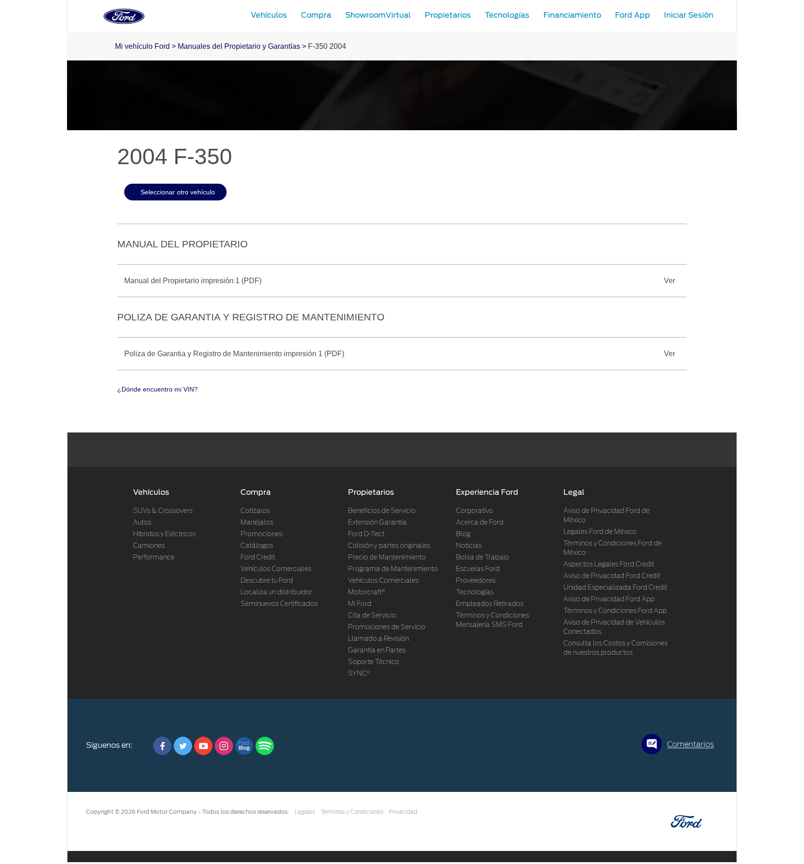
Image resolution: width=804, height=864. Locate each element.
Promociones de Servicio (386, 627)
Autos (142, 522)
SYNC (359, 674)
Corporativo (474, 511)
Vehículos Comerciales (276, 569)
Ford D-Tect (366, 534)
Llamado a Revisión (378, 639)
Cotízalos (255, 511)
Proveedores (476, 581)
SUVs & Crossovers (163, 511)
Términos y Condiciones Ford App (615, 611)
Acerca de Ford (479, 522)
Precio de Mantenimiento (387, 557)
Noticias (469, 546)
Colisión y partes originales (389, 546)
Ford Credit (258, 557)
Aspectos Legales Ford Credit (608, 564)
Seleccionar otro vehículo (178, 192)
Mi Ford (359, 604)
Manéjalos (257, 522)
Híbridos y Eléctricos (164, 534)
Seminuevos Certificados (279, 604)
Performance (153, 557)
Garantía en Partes (377, 650)
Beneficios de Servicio (381, 511)
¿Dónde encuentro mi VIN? (157, 389)
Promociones (261, 534)
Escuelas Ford (478, 569)
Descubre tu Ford (267, 581)
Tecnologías (475, 592)
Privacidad (403, 812)
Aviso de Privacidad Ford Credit (611, 576)
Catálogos (257, 546)
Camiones (149, 546)
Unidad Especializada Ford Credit (615, 588)
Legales (305, 812)
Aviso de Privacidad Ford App (609, 599)
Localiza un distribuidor (276, 592)
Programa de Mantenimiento (393, 569)
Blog (463, 534)
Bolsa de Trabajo (482, 557)
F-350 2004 (327, 46)
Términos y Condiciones (352, 812)
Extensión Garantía (377, 522)
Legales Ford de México (599, 532)
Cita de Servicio (372, 615)
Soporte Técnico (373, 662)
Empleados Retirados (489, 604)
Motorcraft (366, 592)
